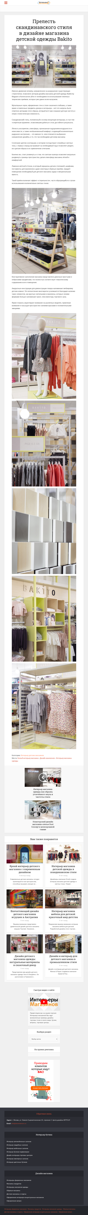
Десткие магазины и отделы (16, 1194)
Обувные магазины (13, 1190)
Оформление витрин (14, 1201)
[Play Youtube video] (44, 1002)
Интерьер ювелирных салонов (17, 1159)
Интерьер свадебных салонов (17, 1145)
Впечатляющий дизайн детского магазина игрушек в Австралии (25, 914)
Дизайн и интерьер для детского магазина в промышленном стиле (63, 959)
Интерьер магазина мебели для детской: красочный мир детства (63, 914)
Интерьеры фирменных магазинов (19, 1180)
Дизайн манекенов (47, 758)
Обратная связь (44, 1113)
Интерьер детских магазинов (32, 755)
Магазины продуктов (14, 1184)
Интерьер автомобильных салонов (19, 1141)
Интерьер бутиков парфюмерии (18, 1152)
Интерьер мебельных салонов (17, 1148)
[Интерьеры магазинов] (44, 2)
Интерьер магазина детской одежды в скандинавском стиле (63, 869)
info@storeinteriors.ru (19, 1123)
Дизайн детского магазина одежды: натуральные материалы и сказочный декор (25, 960)
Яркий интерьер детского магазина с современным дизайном (24, 869)
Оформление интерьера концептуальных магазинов (25, 1197)
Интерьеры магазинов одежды (17, 1187)
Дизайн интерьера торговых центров (19, 1155)
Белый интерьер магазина (28, 758)
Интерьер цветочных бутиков (17, 1162)
